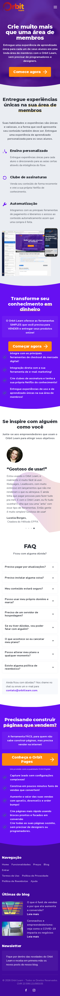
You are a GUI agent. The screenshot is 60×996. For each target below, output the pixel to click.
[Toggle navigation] (55, 7)
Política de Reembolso (15, 877)
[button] (30, 563)
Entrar (5, 866)
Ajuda (34, 877)
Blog (46, 860)
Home (5, 860)
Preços (37, 860)
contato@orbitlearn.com (21, 686)
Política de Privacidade (35, 871)
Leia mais (33, 910)
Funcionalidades (21, 860)
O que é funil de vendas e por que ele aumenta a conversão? (42, 902)
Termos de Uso (10, 871)
